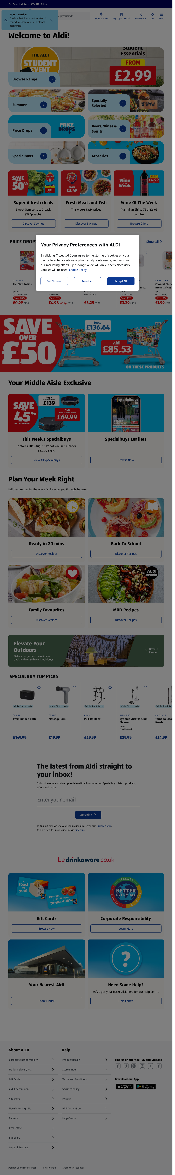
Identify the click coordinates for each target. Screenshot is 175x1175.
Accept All (121, 281)
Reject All (87, 281)
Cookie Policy (78, 270)
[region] (87, 263)
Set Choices (54, 281)
